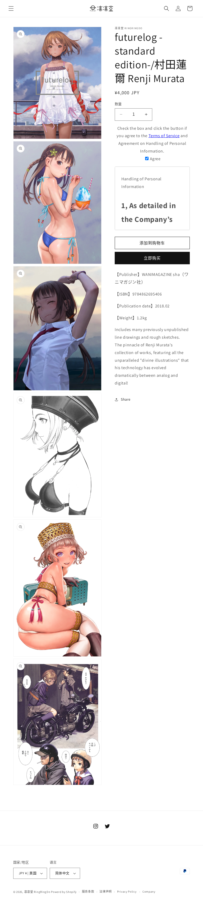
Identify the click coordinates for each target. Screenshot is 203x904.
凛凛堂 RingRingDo (37, 892)
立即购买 (152, 258)
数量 (118, 104)
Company (148, 891)
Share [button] (126, 399)
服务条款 (88, 891)
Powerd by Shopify (64, 892)
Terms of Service (164, 135)
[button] (11, 8)
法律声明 (105, 891)
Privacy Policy (127, 891)
